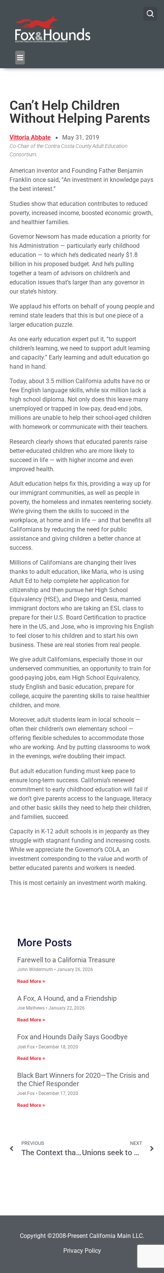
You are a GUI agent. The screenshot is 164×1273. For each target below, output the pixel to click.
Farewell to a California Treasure (66, 960)
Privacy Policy (82, 1250)
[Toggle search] (150, 14)
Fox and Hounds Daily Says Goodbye (72, 1037)
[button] (20, 57)
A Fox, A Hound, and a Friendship (67, 998)
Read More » (31, 981)
